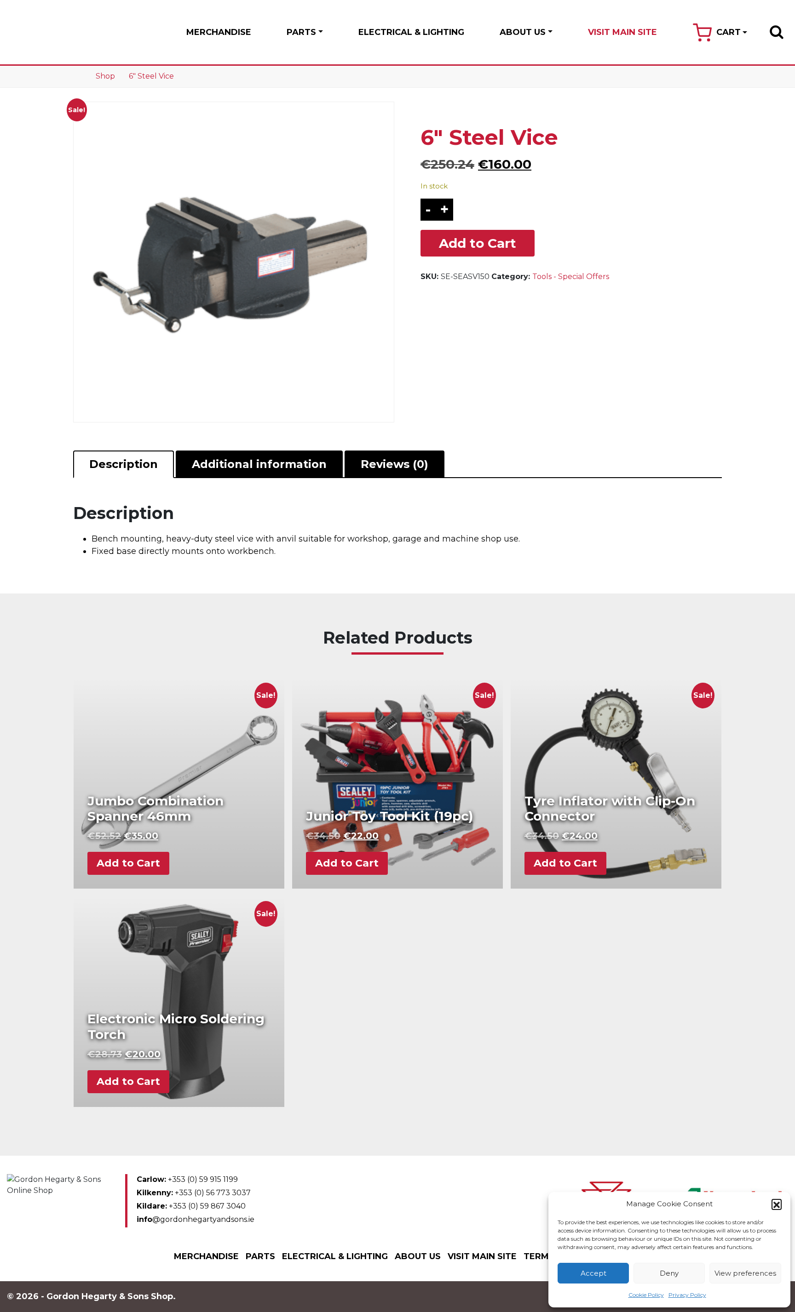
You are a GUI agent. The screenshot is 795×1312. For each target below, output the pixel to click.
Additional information (259, 464)
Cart (728, 32)
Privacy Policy (687, 1294)
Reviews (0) (394, 464)
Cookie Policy (646, 1294)
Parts (301, 32)
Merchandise (218, 32)
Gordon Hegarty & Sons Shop (54, 32)
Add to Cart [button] (128, 863)
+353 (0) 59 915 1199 (187, 1179)
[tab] (123, 464)
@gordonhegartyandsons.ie (195, 1219)
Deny (669, 1273)
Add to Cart (477, 243)
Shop (105, 76)
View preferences (745, 1273)
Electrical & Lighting (411, 32)
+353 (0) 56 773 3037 (194, 1192)
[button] (776, 1204)
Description (123, 464)
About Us (523, 32)
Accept (593, 1273)
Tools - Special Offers (570, 276)
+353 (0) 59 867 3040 (191, 1206)
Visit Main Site (622, 32)
